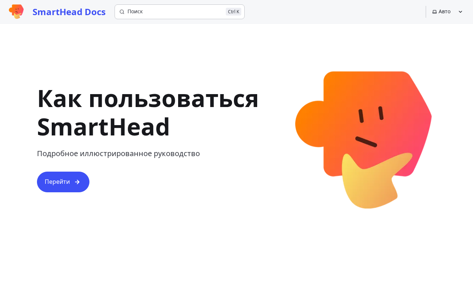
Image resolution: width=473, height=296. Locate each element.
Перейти (57, 182)
